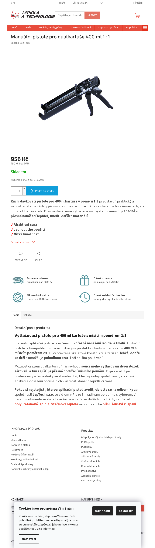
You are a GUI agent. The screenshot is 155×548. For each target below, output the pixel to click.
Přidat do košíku (44, 190)
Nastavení (29, 539)
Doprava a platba (20, 445)
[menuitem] (14, 28)
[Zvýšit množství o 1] (24, 189)
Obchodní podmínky (22, 464)
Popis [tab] (16, 315)
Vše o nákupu (80, 3)
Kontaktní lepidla (90, 466)
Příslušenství (88, 471)
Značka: (20, 43)
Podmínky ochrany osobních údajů (30, 469)
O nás (62, 3)
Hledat (92, 15)
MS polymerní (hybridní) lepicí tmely (101, 437)
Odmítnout (102, 511)
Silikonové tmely (90, 456)
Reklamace (17, 450)
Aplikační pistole (90, 476)
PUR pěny (86, 447)
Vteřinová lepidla (90, 461)
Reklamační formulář (22, 455)
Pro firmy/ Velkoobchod (24, 460)
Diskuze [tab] (27, 315)
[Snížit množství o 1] (24, 193)
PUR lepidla (87, 442)
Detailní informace (21, 242)
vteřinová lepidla (64, 404)
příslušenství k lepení (119, 404)
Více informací (46, 529)
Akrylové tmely (89, 452)
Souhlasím (126, 511)
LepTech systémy (91, 481)
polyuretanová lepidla (32, 404)
